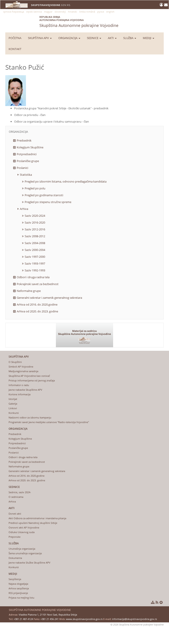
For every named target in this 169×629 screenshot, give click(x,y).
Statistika (26, 175)
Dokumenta (15, 558)
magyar (48, 11)
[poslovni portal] (162, 4)
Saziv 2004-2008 (35, 243)
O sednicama (16, 496)
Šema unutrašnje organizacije (25, 553)
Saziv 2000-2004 (35, 250)
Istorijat (13, 399)
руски (100, 11)
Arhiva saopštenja (19, 588)
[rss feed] (157, 602)
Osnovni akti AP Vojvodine (24, 527)
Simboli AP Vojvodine (21, 366)
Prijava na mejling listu (21, 597)
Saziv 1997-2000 (35, 257)
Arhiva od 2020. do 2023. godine (37, 311)
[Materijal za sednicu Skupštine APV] (84, 335)
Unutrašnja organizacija (22, 548)
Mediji (147, 38)
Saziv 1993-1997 (35, 263)
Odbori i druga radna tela (33, 277)
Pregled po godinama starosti (44, 195)
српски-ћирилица (13, 11)
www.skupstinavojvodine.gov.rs (84, 619)
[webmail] (166, 4)
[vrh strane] (161, 602)
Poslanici (22, 168)
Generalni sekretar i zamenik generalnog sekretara (49, 298)
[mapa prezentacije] (152, 602)
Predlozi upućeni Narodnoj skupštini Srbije (33, 522)
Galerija (13, 403)
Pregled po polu (35, 188)
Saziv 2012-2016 (35, 229)
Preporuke (14, 536)
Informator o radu (19, 385)
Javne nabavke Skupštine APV (25, 389)
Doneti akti (15, 513)
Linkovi (13, 408)
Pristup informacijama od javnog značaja (32, 380)
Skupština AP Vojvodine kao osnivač (29, 375)
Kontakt (15, 49)
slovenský (60, 11)
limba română (87, 11)
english (110, 11)
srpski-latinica (34, 11)
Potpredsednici (27, 154)
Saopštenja (15, 579)
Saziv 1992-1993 (35, 270)
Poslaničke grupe (28, 161)
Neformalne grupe (29, 291)
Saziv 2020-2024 (35, 216)
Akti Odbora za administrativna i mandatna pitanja (37, 518)
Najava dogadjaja (18, 583)
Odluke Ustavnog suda (22, 532)
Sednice (93, 38)
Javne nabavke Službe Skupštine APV (29, 562)
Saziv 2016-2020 (35, 222)
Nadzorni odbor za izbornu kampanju (30, 417)
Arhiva (24, 209)
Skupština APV (39, 38)
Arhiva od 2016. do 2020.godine (37, 304)
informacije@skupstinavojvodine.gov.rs (134, 619)
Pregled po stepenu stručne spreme (48, 202)
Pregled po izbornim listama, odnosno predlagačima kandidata (66, 181)
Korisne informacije (20, 394)
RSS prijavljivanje (18, 593)
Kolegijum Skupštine (30, 147)
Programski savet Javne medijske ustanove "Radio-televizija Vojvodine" (49, 422)
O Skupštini (15, 362)
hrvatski (72, 11)
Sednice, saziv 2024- (20, 492)
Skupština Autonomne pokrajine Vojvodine (78, 21)
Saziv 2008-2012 (35, 236)
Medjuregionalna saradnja (23, 371)
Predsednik (24, 140)
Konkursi (14, 412)
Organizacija (68, 38)
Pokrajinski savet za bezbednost (38, 284)
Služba (128, 38)
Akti (111, 38)
